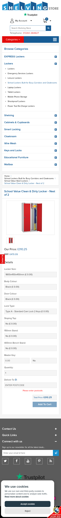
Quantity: (8, 367)
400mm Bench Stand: (15, 342)
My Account (21, 20)
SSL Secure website (54, 512)
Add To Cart (44, 404)
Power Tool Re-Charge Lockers (21, 106)
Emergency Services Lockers (20, 73)
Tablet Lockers (14, 92)
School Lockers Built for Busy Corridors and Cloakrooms (32, 83)
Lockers (11, 69)
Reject (27, 511)
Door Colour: (10, 293)
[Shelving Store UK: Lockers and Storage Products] (30, 5)
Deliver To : (10, 379)
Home (7, 176)
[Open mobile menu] (55, 39)
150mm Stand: (11, 330)
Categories (12, 39)
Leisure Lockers (15, 78)
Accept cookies (28, 504)
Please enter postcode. (33, 390)
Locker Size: (10, 269)
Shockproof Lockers (16, 101)
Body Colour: (10, 281)
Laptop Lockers (14, 87)
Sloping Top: (10, 318)
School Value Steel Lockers (16, 181)
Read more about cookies (17, 496)
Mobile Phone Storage (17, 97)
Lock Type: (9, 306)
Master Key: (10, 355)
